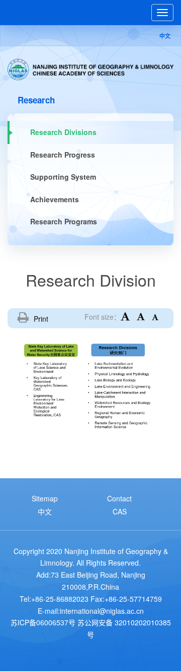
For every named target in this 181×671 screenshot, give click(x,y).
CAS (120, 511)
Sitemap (45, 498)
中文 (164, 36)
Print (41, 319)
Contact (119, 498)
